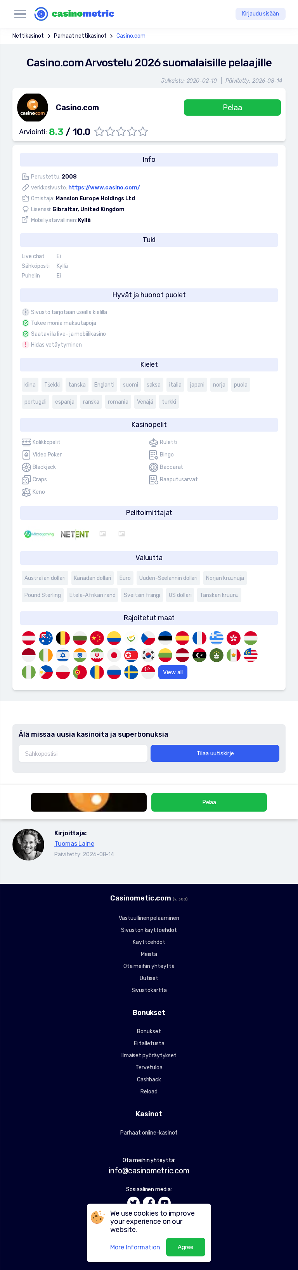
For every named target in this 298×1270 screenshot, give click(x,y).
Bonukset (149, 1031)
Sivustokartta (149, 990)
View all (173, 672)
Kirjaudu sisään (260, 13)
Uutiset (149, 978)
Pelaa (232, 107)
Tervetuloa (149, 1067)
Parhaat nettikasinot (80, 36)
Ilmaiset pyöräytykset (149, 1055)
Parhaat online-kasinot (148, 1132)
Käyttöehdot (149, 942)
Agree (185, 1247)
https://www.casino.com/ (104, 187)
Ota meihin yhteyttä (149, 966)
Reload (149, 1091)
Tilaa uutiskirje (215, 753)
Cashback (149, 1079)
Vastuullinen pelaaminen (149, 918)
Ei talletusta (149, 1043)
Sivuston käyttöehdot (149, 930)
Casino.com (130, 36)
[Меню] (20, 14)
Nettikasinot (28, 36)
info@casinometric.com (149, 1170)
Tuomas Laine (74, 843)
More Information (135, 1247)
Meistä (149, 954)
